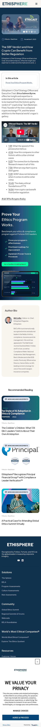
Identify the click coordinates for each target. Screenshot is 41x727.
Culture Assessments (10, 590)
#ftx (9, 198)
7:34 (10, 167)
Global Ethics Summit (10, 610)
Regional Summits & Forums (13, 614)
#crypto (15, 198)
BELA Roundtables (9, 622)
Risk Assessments (9, 595)
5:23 (10, 161)
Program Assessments (11, 586)
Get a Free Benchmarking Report (15, 264)
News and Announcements (18, 399)
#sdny (22, 198)
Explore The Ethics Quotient (13, 641)
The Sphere (6, 578)
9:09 (10, 174)
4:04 (10, 152)
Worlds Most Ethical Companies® (15, 637)
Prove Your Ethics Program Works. (19, 83)
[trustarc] (35, 725)
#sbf (4, 198)
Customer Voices (9, 656)
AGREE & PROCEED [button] (21, 717)
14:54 (11, 189)
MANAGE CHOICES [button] (20, 710)
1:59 (10, 146)
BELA (4, 582)
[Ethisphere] (15, 4)
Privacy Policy (6, 725)
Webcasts (6, 618)
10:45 (11, 183)
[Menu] (36, 3)
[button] (37, 661)
